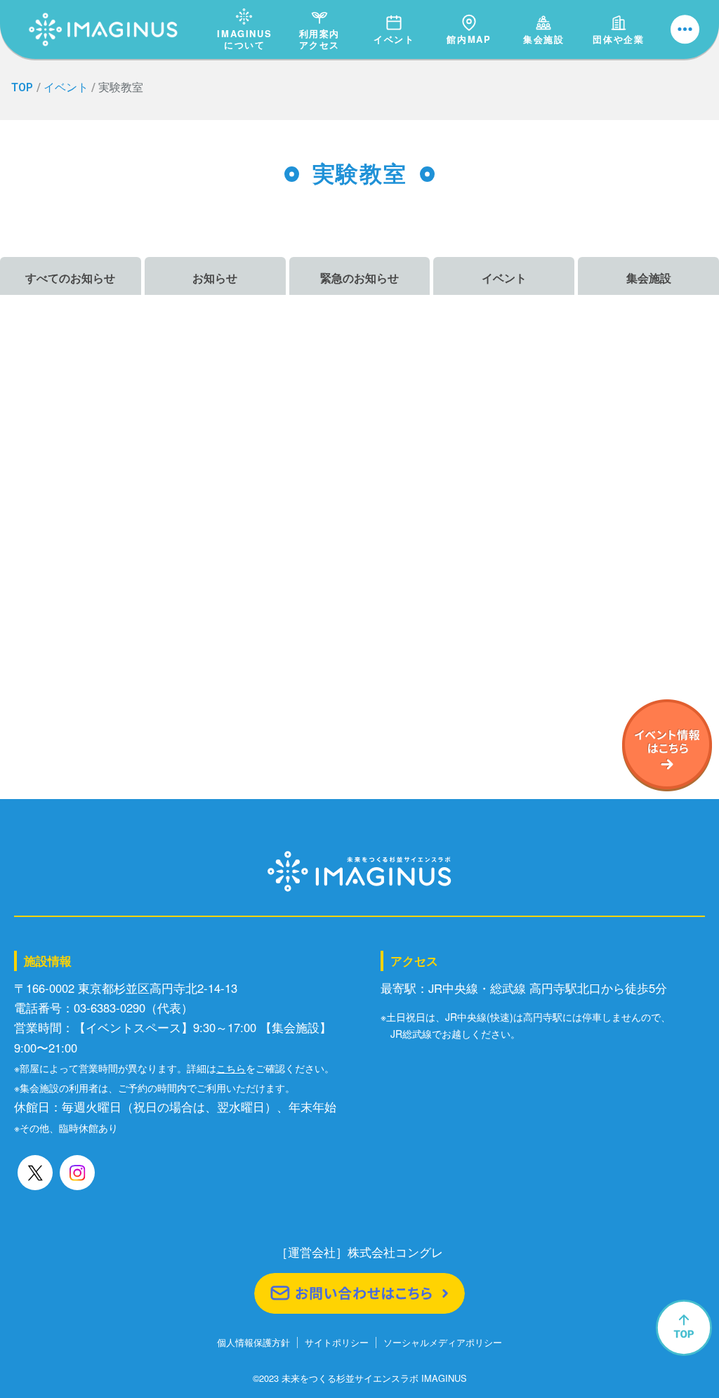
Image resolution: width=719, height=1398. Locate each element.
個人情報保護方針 (253, 1343)
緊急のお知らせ (359, 278)
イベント (394, 39)
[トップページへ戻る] (103, 14)
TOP (22, 87)
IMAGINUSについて (244, 39)
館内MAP (469, 39)
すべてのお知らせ (70, 278)
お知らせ (214, 278)
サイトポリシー (337, 1343)
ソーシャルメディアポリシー (442, 1343)
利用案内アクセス (319, 39)
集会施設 (543, 39)
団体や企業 (618, 39)
